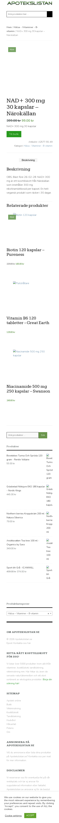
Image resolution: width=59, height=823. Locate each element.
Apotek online (14, 700)
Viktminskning (14, 708)
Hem (9, 27)
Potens (10, 728)
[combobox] (29, 613)
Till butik (14, 134)
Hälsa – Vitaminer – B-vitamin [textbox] (28, 613)
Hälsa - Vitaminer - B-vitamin (38, 145)
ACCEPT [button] (30, 815)
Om (8, 732)
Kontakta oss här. (22, 643)
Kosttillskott (12, 712)
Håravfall (11, 724)
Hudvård (11, 720)
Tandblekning (14, 716)
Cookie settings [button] (13, 815)
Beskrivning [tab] (28, 160)
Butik (9, 704)
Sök (43, 435)
